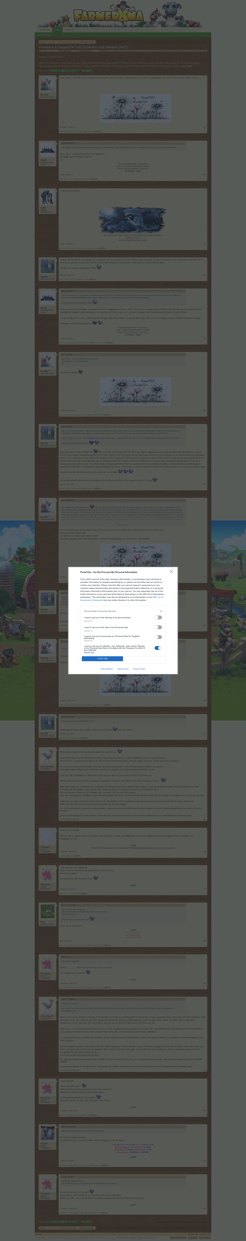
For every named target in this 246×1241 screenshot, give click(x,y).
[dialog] (123, 620)
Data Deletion (107, 669)
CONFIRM (102, 659)
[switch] (158, 617)
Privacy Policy (139, 669)
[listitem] (123, 611)
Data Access (123, 669)
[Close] (172, 572)
